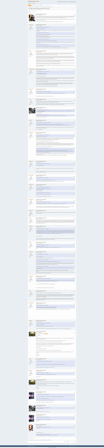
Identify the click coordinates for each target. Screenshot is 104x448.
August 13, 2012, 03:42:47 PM (39, 371)
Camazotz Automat (32, 331)
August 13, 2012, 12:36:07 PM (39, 243)
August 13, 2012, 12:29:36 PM (39, 211)
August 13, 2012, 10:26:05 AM (39, 25)
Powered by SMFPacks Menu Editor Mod (52, 447)
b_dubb (30, 107)
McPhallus (30, 120)
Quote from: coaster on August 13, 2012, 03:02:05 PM (43, 372)
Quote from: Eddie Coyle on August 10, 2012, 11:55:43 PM (43, 434)
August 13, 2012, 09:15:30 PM (39, 425)
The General (31, 391)
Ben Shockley (31, 24)
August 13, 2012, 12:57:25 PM (39, 291)
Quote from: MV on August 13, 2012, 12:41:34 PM (42, 305)
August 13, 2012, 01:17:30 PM (39, 303)
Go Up (29, 438)
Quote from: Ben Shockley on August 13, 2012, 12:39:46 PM (43, 278)
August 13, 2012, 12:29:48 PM (39, 218)
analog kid (30, 14)
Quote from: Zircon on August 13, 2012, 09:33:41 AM (43, 32)
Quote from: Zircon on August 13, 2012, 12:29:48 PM (43, 228)
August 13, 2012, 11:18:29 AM (39, 51)
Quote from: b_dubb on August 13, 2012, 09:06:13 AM (43, 394)
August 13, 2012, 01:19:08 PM (39, 321)
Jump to (65, 441)
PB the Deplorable (32, 69)
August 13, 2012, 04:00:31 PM (39, 380)
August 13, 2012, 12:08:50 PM (39, 108)
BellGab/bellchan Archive (33, 1)
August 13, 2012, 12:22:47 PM (39, 185)
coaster (30, 242)
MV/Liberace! (31, 89)
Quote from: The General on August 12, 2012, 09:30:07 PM (43, 407)
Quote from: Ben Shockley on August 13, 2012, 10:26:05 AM (43, 91)
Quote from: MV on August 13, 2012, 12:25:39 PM (42, 254)
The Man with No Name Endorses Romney (41, 24)
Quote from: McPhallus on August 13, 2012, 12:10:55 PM (43, 163)
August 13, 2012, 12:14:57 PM (39, 133)
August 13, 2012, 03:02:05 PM (39, 359)
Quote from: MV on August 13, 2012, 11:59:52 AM (42, 177)
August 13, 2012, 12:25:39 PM (39, 200)
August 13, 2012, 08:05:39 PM (39, 392)
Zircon (30, 99)
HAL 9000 (30, 424)
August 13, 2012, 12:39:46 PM (39, 252)
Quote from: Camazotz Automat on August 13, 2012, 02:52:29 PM (44, 361)
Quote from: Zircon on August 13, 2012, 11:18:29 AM (43, 71)
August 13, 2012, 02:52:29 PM (39, 332)
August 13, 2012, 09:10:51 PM (39, 415)
